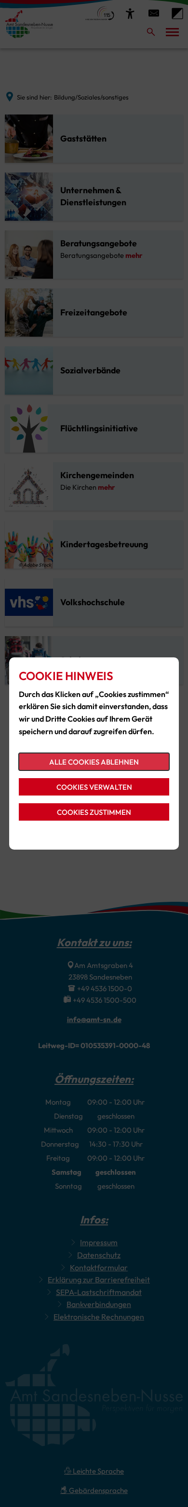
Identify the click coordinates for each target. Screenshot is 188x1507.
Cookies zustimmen (94, 812)
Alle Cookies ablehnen (94, 762)
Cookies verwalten (94, 787)
